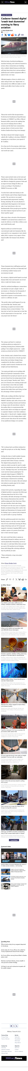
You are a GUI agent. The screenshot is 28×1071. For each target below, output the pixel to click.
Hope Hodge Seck (8, 30)
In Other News (5, 585)
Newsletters (17, 1039)
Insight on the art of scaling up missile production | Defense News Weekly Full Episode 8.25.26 (18, 870)
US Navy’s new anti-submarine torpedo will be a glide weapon (13, 967)
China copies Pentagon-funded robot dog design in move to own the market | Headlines (19, 885)
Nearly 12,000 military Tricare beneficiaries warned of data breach (13, 680)
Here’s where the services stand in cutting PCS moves (12, 781)
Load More (14, 840)
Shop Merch (18, 1042)
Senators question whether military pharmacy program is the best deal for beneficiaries (14, 654)
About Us (17, 1047)
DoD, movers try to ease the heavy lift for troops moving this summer (12, 807)
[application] (14, 855)
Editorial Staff (4, 1053)
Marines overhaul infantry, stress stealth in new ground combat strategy (13, 961)
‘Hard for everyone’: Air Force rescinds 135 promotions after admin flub (13, 730)
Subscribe (17, 1037)
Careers (17, 1049)
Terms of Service (5, 1039)
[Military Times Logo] (10, 2)
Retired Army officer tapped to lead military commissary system (13, 705)
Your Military (6, 15)
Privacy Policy (4, 1037)
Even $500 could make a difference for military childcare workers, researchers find (13, 603)
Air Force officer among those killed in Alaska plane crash (14, 956)
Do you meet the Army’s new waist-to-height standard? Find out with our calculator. (13, 756)
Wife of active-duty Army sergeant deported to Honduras (13, 945)
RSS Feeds (17, 1040)
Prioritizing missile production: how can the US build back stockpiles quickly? (18, 878)
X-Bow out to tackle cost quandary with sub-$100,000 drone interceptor (12, 629)
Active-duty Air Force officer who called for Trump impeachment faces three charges (13, 950)
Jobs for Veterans (19, 1051)
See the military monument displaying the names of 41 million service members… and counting (13, 865)
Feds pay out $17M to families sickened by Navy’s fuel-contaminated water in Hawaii (13, 832)
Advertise (3, 1047)
